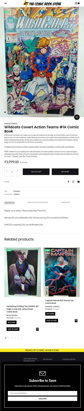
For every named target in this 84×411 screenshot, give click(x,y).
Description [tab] (9, 202)
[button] (5, 338)
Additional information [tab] (38, 202)
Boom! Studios (12, 315)
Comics (17, 194)
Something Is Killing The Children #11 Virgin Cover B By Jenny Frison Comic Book (22, 309)
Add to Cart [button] (13, 329)
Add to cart (36, 172)
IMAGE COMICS (10, 123)
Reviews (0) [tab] (65, 202)
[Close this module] (82, 360)
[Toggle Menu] (5, 3)
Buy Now (65, 172)
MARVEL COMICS (52, 306)
